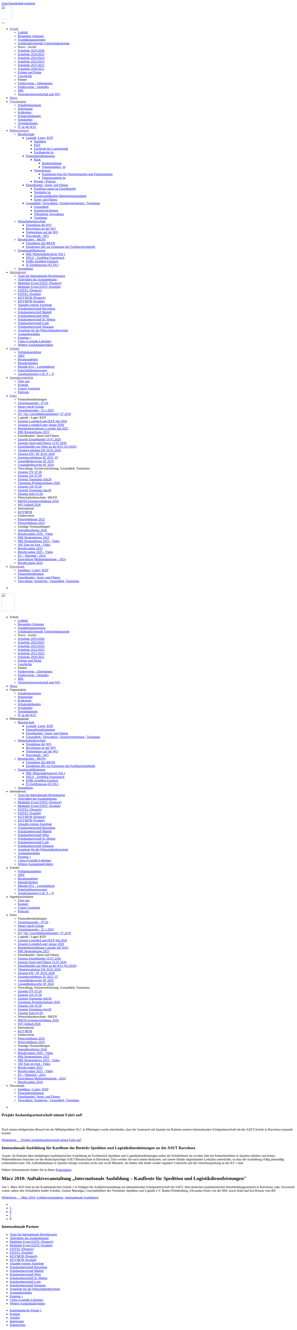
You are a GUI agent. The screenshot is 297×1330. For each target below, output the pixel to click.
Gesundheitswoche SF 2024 (36, 464)
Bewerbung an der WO (41, 228)
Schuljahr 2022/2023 (31, 61)
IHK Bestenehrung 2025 (33, 537)
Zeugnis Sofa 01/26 (30, 494)
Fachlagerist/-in (44, 152)
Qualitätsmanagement (31, 39)
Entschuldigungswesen (32, 370)
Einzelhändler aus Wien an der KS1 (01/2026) (47, 446)
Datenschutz (17, 1325)
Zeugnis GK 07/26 (30, 475)
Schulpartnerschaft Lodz (33, 323)
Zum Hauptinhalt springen (18, 3)
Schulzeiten (25, 119)
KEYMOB (25, 512)
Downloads (17, 566)
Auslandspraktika (29, 334)
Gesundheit (41, 207)
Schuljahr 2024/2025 (31, 54)
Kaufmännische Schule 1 (26, 1310)
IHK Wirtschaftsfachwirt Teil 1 (45, 254)
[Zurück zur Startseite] (7, 18)
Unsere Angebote (29, 388)
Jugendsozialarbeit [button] (21, 896)
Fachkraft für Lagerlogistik (51, 148)
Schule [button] (14, 617)
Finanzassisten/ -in (53, 167)
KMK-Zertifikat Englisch (42, 261)
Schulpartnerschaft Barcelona (36, 308)
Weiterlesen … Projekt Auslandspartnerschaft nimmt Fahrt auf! (41, 1140)
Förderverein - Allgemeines (35, 83)
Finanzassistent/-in (53, 177)
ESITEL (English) (29, 294)
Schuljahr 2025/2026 (31, 50)
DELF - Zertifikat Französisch (45, 257)
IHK (21, 90)
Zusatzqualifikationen (31, 250)
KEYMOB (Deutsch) (31, 297)
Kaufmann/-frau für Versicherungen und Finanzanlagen (77, 174)
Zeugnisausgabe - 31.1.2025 (36, 410)
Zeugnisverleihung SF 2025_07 (38, 457)
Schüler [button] (14, 867)
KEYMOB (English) (31, 301)
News (13, 98)
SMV (21, 355)
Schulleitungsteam (29, 105)
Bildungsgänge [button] (19, 718)
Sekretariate (25, 108)
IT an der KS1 (27, 127)
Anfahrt (15, 1317)
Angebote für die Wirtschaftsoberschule (43, 330)
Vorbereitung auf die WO (42, 232)
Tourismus (40, 217)
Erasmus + (24, 337)
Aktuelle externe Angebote (35, 305)
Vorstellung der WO (39, 225)
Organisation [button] (18, 689)
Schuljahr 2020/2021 (31, 68)
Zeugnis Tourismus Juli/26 (35, 479)
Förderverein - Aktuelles (33, 87)
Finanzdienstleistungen (40, 156)
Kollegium (24, 112)
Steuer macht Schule (31, 406)
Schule (14, 28)
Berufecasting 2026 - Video (35, 534)
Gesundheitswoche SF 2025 (36, 461)
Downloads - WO (37, 236)
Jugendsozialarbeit (21, 377)
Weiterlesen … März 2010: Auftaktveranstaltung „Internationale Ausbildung (50, 1197)
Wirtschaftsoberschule (32, 221)
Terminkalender (28, 123)
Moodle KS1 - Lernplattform (36, 366)
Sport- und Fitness (45, 199)
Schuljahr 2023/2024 (31, 58)
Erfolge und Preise (29, 72)
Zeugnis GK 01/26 (30, 486)
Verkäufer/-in (42, 192)
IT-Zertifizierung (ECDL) (42, 265)
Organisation (18, 101)
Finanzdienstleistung (31, 573)
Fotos (13, 395)
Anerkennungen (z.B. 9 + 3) (36, 374)
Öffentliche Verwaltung (49, 214)
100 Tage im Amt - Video (34, 544)
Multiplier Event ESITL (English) (39, 286)
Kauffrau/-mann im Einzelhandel (55, 188)
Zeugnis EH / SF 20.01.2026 (36, 454)
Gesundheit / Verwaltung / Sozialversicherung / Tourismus (63, 203)
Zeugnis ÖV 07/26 (30, 472)
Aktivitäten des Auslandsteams (37, 279)
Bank (37, 159)
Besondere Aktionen (31, 36)
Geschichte (25, 76)
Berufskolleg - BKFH (32, 239)
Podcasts (23, 392)
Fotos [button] (13, 915)
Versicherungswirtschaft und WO (39, 94)
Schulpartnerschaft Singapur (36, 326)
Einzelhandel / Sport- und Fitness (47, 185)
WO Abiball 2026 (29, 504)
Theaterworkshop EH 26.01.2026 (39, 450)
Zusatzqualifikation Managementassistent (60, 196)
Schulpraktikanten (29, 116)
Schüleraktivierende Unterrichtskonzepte (44, 43)
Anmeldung (25, 268)
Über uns (23, 381)
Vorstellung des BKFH (40, 243)
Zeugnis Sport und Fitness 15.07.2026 (42, 443)
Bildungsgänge (19, 130)
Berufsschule (26, 134)
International (18, 272)
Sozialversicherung (46, 210)
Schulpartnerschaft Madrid (35, 312)
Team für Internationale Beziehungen (41, 276)
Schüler (14, 348)
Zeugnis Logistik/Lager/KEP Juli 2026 (42, 421)
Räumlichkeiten (28, 363)
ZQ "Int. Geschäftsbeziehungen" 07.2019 (44, 414)
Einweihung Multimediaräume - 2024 (42, 559)
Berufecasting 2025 (30, 548)
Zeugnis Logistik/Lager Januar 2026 (41, 425)
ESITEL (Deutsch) (30, 290)
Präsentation (63, 1170)
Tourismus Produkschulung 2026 (39, 483)
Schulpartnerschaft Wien (33, 316)
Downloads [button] (17, 1085)
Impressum (17, 1321)
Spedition (40, 141)
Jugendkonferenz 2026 (32, 530)
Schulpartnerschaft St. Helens (36, 319)
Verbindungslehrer (29, 352)
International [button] (18, 791)
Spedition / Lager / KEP (33, 570)
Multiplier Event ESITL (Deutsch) (39, 283)
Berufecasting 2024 (30, 563)
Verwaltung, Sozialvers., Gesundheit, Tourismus (48, 581)
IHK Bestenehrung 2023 (33, 432)
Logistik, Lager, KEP (39, 137)
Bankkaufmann (52, 163)
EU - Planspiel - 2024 (31, 555)
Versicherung (42, 170)
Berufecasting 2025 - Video (35, 552)
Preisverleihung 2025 (31, 519)
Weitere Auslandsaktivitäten (35, 345)
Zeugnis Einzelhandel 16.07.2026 (39, 439)
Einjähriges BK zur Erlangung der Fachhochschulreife (60, 246)
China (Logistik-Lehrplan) (34, 341)
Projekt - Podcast (45, 181)
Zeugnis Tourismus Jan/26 (34, 490)
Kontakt (23, 385)
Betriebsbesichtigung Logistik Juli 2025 (43, 428)
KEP (37, 145)
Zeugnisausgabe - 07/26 (33, 403)
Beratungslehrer (28, 359)
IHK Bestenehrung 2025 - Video (39, 541)
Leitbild (23, 32)
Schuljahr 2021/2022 (31, 65)
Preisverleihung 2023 (31, 523)
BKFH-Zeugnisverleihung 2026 (38, 501)
